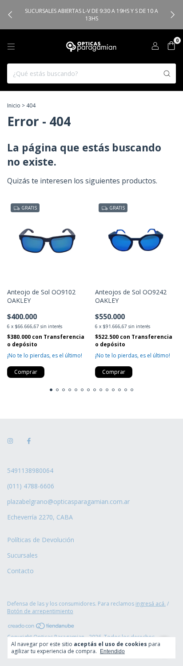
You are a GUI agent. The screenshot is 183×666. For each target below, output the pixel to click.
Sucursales (22, 555)
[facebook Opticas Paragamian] (29, 440)
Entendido (112, 651)
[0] (171, 46)
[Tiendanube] (41, 627)
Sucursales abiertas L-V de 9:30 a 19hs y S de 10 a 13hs (91, 14)
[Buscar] (167, 73)
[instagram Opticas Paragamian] (10, 440)
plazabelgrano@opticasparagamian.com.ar (68, 501)
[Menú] (11, 47)
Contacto (20, 571)
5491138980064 (30, 470)
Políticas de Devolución (40, 539)
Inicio (13, 105)
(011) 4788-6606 (30, 486)
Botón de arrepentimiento (40, 611)
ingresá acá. (150, 603)
